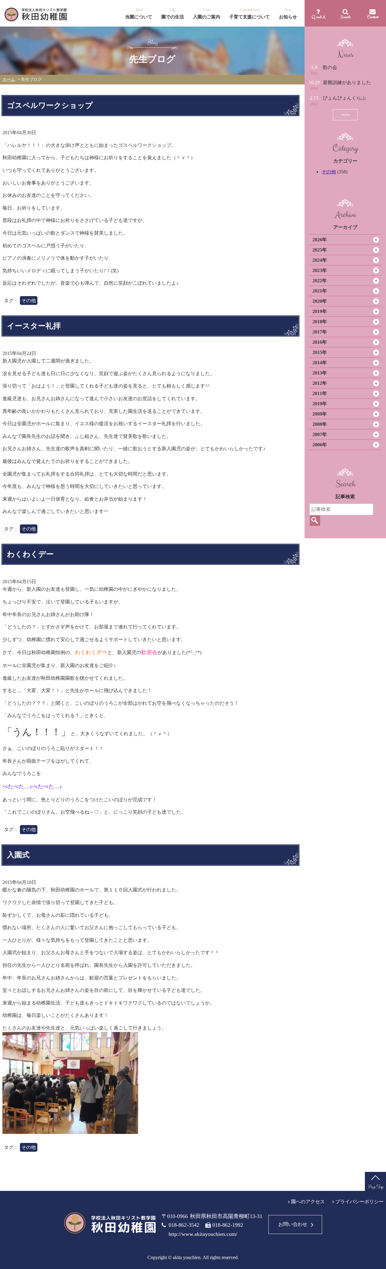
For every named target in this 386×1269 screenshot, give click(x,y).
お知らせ (288, 16)
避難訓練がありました (347, 82)
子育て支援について (249, 16)
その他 (328, 171)
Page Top (375, 1187)
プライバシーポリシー (359, 1201)
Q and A (318, 17)
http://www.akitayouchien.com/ (203, 1234)
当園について (138, 16)
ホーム (8, 79)
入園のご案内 (206, 16)
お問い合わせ (292, 1224)
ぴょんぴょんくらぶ (344, 97)
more (345, 114)
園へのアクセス (308, 1201)
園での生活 (172, 16)
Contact (372, 17)
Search (345, 17)
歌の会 (330, 67)
